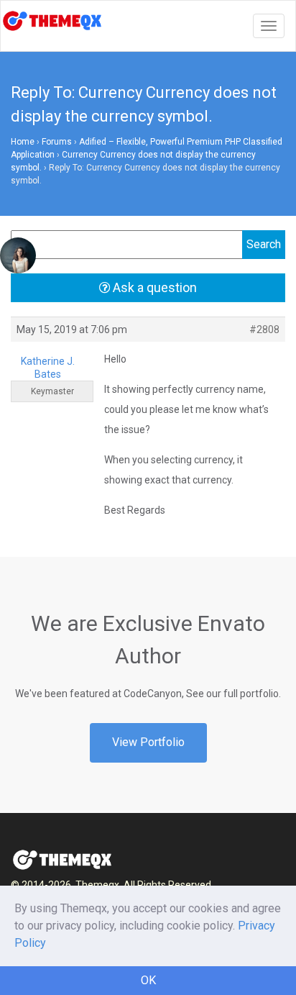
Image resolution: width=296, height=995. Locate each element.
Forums (57, 142)
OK (148, 980)
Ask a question (153, 287)
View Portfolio (148, 742)
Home (22, 142)
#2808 (264, 329)
